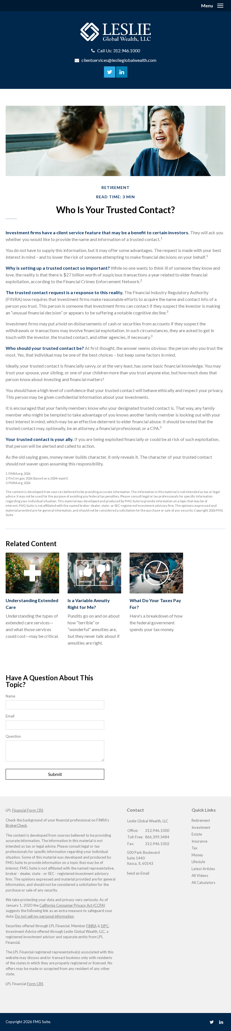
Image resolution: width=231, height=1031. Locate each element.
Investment (201, 827)
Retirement (201, 820)
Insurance (199, 841)
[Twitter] (212, 1022)
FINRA (91, 926)
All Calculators (203, 882)
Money (197, 855)
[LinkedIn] (221, 1022)
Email (10, 716)
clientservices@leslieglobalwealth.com (118, 60)
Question (13, 736)
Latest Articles (203, 868)
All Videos (200, 875)
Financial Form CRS (27, 810)
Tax (194, 848)
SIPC (105, 926)
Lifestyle (198, 861)
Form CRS (35, 984)
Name (10, 696)
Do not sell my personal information (44, 916)
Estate (197, 834)
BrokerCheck (16, 825)
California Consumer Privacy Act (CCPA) (72, 905)
